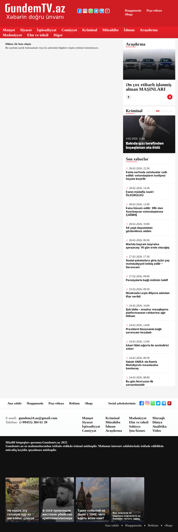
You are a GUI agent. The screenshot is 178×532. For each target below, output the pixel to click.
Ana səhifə (14, 403)
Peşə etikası (154, 10)
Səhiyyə (134, 426)
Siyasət (26, 30)
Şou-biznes (137, 430)
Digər (58, 35)
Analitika (159, 426)
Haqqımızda (133, 10)
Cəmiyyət (69, 30)
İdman (129, 30)
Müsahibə (110, 30)
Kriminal (89, 30)
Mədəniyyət (12, 35)
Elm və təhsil (37, 35)
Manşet (9, 30)
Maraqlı (158, 418)
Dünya (157, 422)
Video (156, 430)
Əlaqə (129, 14)
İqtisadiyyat (46, 30)
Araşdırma (149, 30)
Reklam (74, 403)
